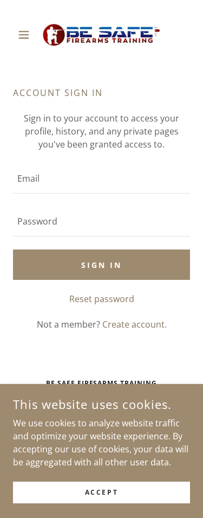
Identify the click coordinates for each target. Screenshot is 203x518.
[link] (101, 34)
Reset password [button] (101, 299)
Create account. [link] (134, 324)
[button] (26, 35)
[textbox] (101, 179)
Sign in (101, 265)
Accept (101, 492)
